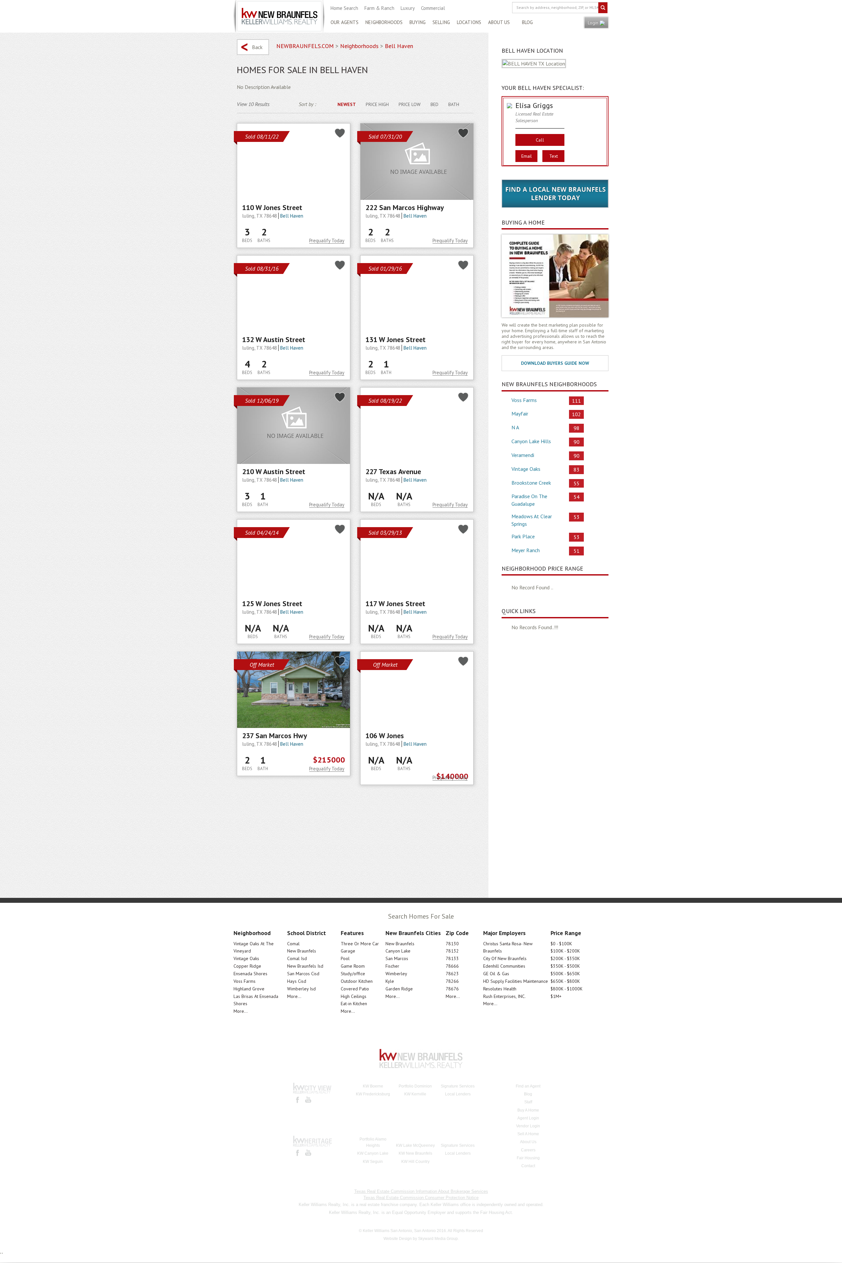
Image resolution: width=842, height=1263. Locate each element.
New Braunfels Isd (305, 966)
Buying (417, 22)
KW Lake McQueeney (415, 1145)
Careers (528, 1150)
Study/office (353, 974)
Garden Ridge (399, 989)
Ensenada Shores (250, 974)
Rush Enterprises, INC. (504, 996)
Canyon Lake (397, 951)
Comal (293, 944)
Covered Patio (355, 989)
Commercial (433, 8)
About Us (499, 22)
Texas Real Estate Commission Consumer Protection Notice (421, 1197)
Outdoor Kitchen (357, 981)
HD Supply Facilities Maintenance (515, 981)
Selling (441, 22)
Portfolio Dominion (415, 1086)
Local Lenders (458, 1094)
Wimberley (396, 974)
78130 (452, 944)
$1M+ (556, 996)
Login (594, 23)
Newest (346, 104)
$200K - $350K (565, 958)
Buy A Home (528, 1110)
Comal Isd (297, 958)
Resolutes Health (499, 989)
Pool (345, 958)
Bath (453, 104)
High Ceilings (353, 996)
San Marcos (396, 958)
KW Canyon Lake (372, 1153)
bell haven (399, 46)
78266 (452, 981)
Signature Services (458, 1086)
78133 (452, 958)
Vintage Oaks (246, 958)
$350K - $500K (565, 966)
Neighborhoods (384, 22)
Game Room (353, 966)
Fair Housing (528, 1158)
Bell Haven (291, 216)
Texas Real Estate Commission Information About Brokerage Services (421, 1191)
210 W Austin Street (273, 471)
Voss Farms (245, 981)
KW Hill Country (415, 1161)
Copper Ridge (247, 966)
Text (553, 156)
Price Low (410, 104)
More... (241, 1011)
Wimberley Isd (301, 989)
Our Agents (345, 22)
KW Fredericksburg (373, 1094)
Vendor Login (528, 1126)
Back (257, 47)
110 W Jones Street (272, 207)
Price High (377, 104)
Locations (469, 22)
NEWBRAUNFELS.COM (305, 46)
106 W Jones (384, 735)
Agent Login (528, 1118)
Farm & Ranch (379, 8)
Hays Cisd (296, 981)
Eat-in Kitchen (354, 1004)
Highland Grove (249, 989)
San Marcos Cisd (303, 974)
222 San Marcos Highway (404, 207)
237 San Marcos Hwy (274, 735)
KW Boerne (373, 1086)
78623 (452, 974)
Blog (527, 22)
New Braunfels (301, 951)
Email (526, 156)
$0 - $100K (561, 944)
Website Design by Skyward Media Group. (421, 1238)
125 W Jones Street (272, 603)
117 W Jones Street (395, 603)
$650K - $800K (565, 981)
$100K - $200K (565, 951)
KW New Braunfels (415, 1153)
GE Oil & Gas (496, 974)
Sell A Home (528, 1134)
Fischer (392, 966)
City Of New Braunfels (505, 958)
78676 (452, 989)
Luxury (408, 8)
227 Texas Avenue (393, 471)
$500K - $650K (565, 974)
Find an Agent (528, 1086)
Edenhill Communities (504, 966)
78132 (452, 951)
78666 (452, 966)
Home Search (344, 8)
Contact (528, 1166)
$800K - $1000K (566, 989)
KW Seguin (373, 1161)
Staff (528, 1102)
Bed (434, 104)
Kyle (389, 981)
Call (540, 140)
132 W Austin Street (273, 339)
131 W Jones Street (395, 339)
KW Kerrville (415, 1094)
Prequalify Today (326, 241)
